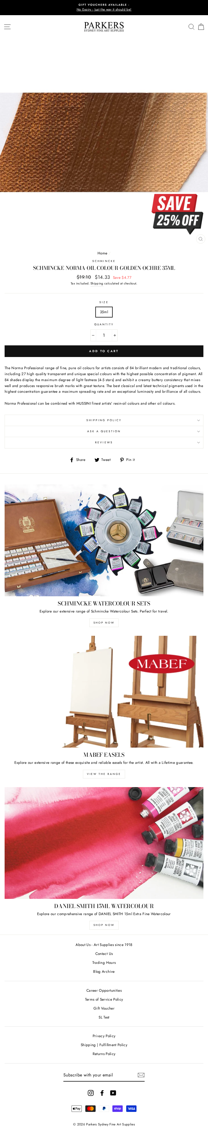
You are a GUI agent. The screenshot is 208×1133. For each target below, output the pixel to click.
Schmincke (104, 261)
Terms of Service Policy (104, 999)
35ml (104, 312)
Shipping (96, 283)
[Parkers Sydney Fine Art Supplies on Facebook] (102, 1093)
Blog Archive (104, 971)
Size (103, 302)
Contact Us (104, 953)
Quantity (104, 324)
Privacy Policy (104, 1036)
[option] (104, 7)
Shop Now (104, 623)
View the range (104, 774)
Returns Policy (104, 1053)
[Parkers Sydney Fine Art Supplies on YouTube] (113, 1093)
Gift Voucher (104, 1008)
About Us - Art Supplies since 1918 (104, 944)
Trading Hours (104, 962)
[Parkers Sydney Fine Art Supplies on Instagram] (91, 1093)
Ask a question (104, 431)
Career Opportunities (104, 990)
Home (102, 253)
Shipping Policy (104, 420)
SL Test (104, 1017)
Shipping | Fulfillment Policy (104, 1044)
